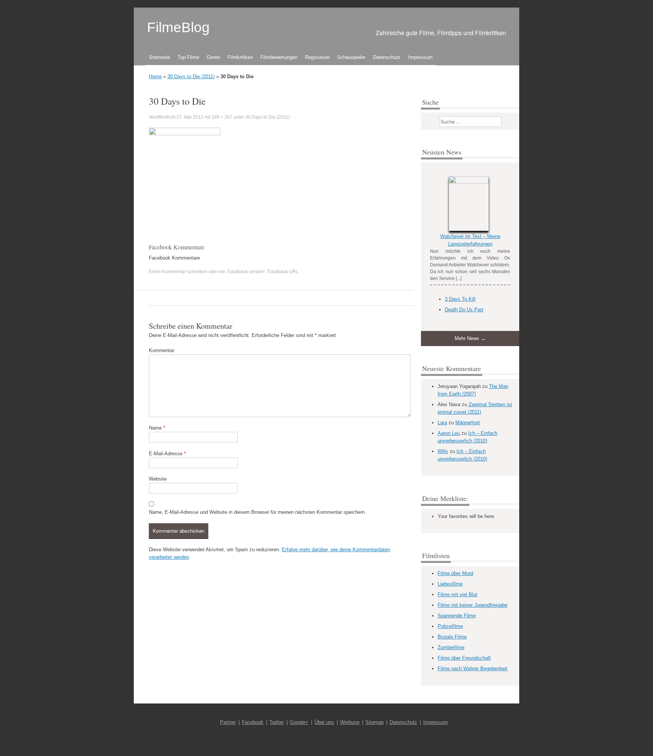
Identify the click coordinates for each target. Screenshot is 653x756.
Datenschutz (387, 57)
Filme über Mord (455, 573)
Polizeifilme (450, 626)
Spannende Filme (457, 615)
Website (158, 479)
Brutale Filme (452, 637)
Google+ (299, 722)
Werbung (349, 722)
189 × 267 (222, 117)
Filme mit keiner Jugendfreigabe (473, 605)
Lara (442, 422)
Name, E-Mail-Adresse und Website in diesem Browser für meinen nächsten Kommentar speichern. (257, 512)
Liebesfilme (450, 584)
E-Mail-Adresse (167, 453)
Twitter (276, 722)
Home (155, 76)
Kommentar (161, 350)
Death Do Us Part (464, 309)
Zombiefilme (451, 647)
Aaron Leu (449, 433)
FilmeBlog (178, 27)
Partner (228, 722)
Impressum (420, 57)
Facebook (252, 722)
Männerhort (467, 422)
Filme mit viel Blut (457, 594)
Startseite (159, 57)
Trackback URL (283, 271)
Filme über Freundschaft (464, 658)
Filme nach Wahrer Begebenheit (473, 668)
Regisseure (317, 57)
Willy (443, 451)
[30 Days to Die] (184, 133)
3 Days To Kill (460, 299)
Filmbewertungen (278, 57)
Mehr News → (470, 338)
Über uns (324, 722)
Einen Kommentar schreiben (178, 271)
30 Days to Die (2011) (191, 76)
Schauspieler (351, 57)
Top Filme (188, 57)
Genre (213, 57)
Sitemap (374, 722)
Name (157, 428)
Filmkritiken (240, 57)
